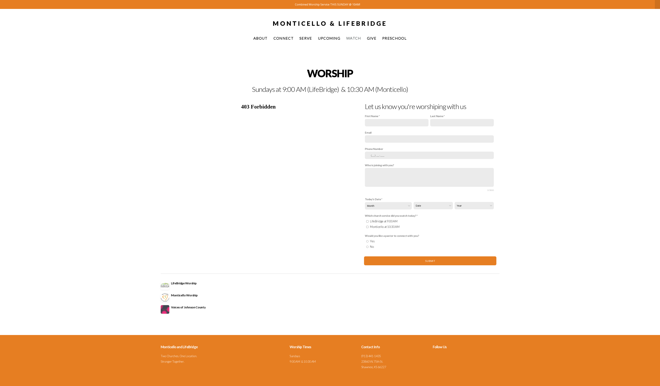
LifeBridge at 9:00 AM (383, 221)
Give (371, 38)
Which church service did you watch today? (390, 215)
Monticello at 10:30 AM (384, 227)
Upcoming (329, 38)
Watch (353, 38)
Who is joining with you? (379, 165)
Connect (283, 38)
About (260, 38)
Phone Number (374, 148)
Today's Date (373, 199)
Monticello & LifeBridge (330, 23)
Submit (430, 261)
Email (368, 132)
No (372, 246)
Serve (305, 38)
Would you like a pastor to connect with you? (392, 235)
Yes (372, 241)
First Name (371, 116)
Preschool (394, 38)
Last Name (436, 116)
